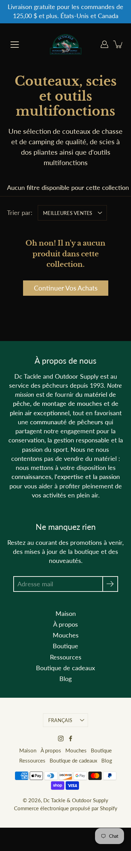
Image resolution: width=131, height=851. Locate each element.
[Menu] (14, 44)
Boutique (65, 646)
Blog (65, 678)
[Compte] (104, 44)
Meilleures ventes (68, 213)
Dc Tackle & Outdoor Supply (75, 800)
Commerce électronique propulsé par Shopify (65, 808)
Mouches (66, 635)
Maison (66, 613)
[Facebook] (70, 738)
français (60, 720)
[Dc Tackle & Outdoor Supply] (65, 44)
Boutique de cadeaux (65, 668)
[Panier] (118, 44)
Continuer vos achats (65, 288)
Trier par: (19, 212)
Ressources (65, 657)
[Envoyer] (110, 584)
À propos (65, 624)
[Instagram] (61, 738)
